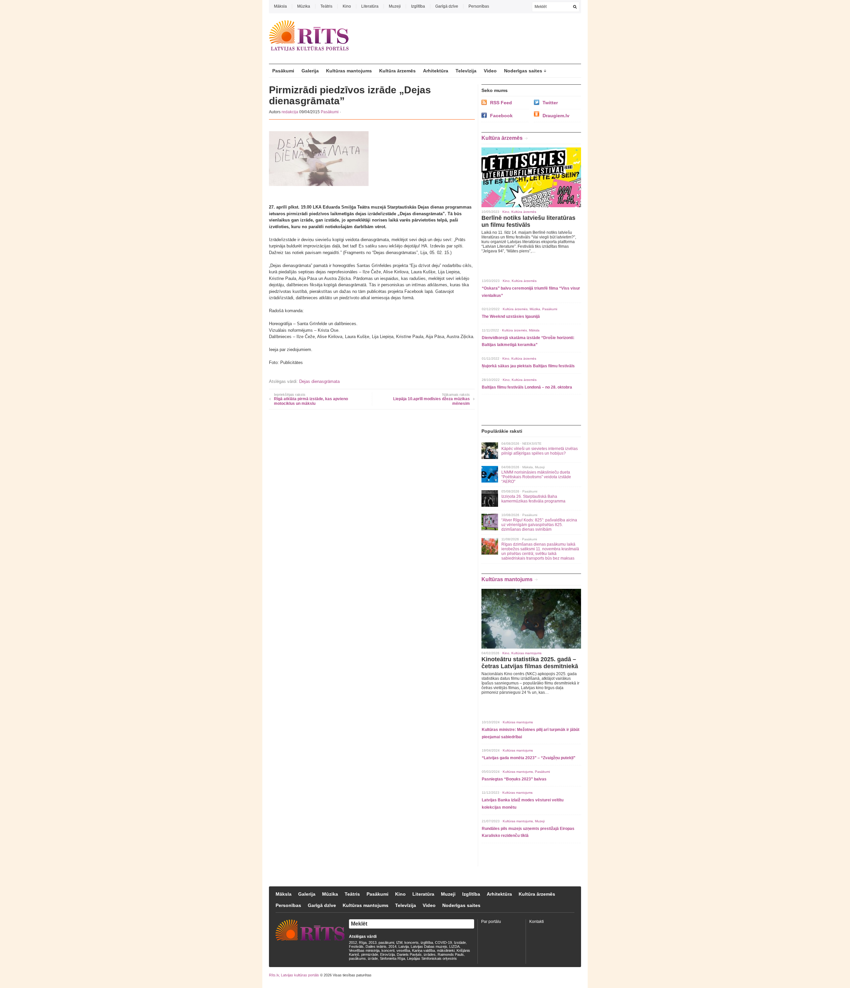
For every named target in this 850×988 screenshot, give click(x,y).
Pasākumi (283, 70)
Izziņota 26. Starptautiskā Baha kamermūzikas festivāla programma (533, 498)
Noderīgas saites (523, 70)
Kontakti (536, 921)
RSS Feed (501, 102)
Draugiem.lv (556, 115)
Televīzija (466, 70)
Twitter (550, 102)
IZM (399, 942)
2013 (373, 942)
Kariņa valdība (423, 950)
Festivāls (356, 946)
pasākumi (386, 942)
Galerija (310, 70)
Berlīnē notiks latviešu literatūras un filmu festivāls (528, 221)
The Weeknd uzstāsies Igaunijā (511, 316)
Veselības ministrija (364, 950)
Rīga (363, 942)
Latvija (403, 946)
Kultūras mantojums (349, 70)
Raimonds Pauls (451, 954)
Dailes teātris (376, 946)
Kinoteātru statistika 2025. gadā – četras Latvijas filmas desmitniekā (529, 663)
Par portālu (491, 921)
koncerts (411, 942)
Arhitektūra (435, 70)
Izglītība (418, 6)
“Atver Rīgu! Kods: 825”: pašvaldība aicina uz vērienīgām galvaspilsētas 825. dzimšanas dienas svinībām (539, 525)
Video (490, 70)
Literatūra (370, 6)
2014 (392, 946)
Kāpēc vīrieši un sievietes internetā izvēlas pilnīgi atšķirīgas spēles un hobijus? (539, 451)
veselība (403, 950)
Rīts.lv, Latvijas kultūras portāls (294, 975)
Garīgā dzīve (446, 6)
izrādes (430, 954)
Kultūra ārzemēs (397, 70)
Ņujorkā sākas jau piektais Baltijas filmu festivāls (528, 366)
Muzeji (395, 6)
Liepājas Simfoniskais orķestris (432, 958)
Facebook (501, 115)
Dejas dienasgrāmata (319, 381)
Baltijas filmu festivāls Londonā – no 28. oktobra (527, 387)
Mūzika (303, 6)
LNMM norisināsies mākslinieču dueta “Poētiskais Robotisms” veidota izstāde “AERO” (536, 477)
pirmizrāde (369, 954)
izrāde (373, 958)
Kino (347, 6)
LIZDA (454, 946)
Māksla (280, 6)
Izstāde (460, 942)
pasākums (357, 958)
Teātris (326, 6)
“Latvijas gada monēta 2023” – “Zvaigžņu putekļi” (528, 758)
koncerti (388, 950)
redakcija (290, 112)
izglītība (427, 942)
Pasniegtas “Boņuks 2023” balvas (514, 779)
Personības (478, 6)
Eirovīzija (387, 954)
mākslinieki (446, 950)
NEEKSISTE (532, 443)
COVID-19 (443, 942)
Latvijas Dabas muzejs (429, 946)
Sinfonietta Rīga (392, 958)
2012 (353, 942)
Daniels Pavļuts (409, 954)
